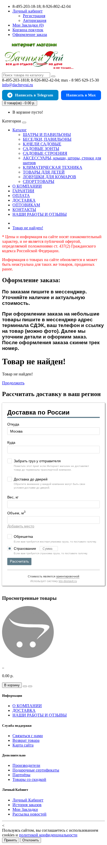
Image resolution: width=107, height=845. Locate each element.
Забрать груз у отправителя (37, 461)
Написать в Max (81, 95)
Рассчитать (19, 561)
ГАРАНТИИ (23, 191)
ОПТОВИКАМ (26, 205)
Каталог (19, 130)
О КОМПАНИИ (27, 186)
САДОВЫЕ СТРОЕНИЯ (45, 153)
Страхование (25, 548)
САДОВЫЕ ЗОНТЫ (41, 148)
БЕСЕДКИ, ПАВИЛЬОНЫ (47, 139)
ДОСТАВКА (24, 200)
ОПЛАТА (21, 195)
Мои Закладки (25, 809)
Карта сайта (23, 745)
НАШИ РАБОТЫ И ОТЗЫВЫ (39, 214)
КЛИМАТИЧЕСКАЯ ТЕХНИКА (52, 167)
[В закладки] (25, 686)
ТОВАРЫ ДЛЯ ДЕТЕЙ (44, 172)
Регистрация (34, 16)
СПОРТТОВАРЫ (38, 181)
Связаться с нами (27, 735)
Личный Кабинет (27, 800)
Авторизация (34, 20)
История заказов (27, 805)
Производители (26, 765)
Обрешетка (23, 536)
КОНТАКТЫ (24, 209)
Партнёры (21, 775)
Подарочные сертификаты (35, 770)
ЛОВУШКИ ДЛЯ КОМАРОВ (49, 177)
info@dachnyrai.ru (17, 85)
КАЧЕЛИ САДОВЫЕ (42, 144)
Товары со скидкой (29, 779)
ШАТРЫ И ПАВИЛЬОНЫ (47, 134)
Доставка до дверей (31, 479)
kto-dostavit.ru (68, 581)
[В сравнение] (30, 686)
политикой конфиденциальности (48, 835)
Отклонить (30, 840)
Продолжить (13, 383)
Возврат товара (25, 740)
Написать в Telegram (34, 95)
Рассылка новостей (29, 814)
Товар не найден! (27, 228)
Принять (10, 840)
